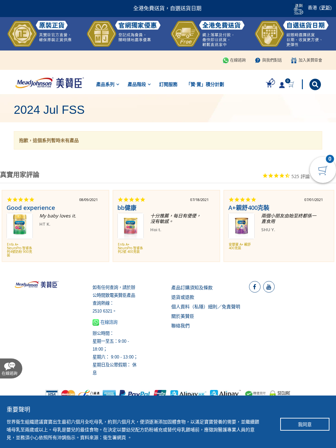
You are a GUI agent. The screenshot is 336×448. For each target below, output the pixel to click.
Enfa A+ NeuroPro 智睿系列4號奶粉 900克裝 (19, 250)
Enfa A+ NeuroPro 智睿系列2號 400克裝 (130, 248)
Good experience (31, 208)
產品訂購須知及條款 (192, 287)
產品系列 (105, 84)
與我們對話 (272, 60)
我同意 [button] (305, 424)
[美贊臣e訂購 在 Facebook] (255, 287)
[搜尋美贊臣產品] (315, 84)
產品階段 (137, 84)
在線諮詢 (238, 60)
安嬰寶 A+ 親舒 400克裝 (240, 246)
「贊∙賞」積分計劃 (205, 84)
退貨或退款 (182, 297)
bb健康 (126, 208)
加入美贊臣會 (310, 60)
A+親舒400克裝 (248, 208)
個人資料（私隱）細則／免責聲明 (205, 306)
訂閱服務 (168, 84)
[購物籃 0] (291, 84)
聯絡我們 (180, 325)
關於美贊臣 (182, 316)
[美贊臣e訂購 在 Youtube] (269, 287)
